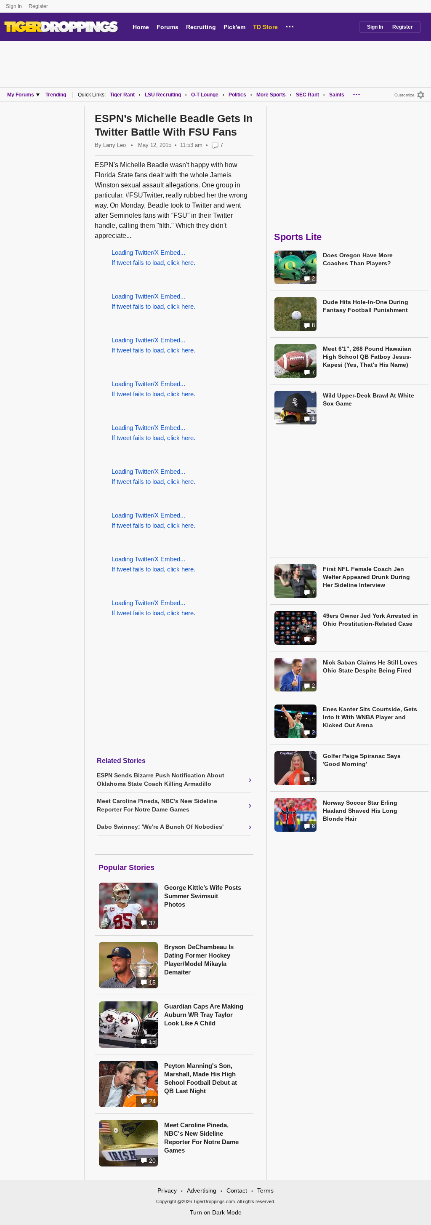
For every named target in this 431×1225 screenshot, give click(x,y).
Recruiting (201, 27)
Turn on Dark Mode (216, 1212)
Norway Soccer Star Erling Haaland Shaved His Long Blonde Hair (360, 810)
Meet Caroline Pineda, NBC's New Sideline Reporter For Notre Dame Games (201, 1137)
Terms (265, 1190)
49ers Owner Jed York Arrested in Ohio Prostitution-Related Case (370, 619)
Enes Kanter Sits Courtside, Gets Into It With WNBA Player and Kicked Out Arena (370, 717)
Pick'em (234, 27)
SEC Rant (307, 95)
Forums (167, 27)
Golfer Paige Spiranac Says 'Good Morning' (362, 760)
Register (39, 6)
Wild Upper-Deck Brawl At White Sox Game (368, 399)
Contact (236, 1190)
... (289, 25)
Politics (237, 95)
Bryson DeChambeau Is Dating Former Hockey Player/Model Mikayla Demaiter (199, 959)
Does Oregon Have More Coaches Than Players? (358, 259)
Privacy (167, 1190)
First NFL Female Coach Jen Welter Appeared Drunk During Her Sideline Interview (366, 577)
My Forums (20, 95)
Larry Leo (114, 145)
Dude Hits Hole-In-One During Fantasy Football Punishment (365, 306)
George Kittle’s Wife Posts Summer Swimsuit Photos (202, 896)
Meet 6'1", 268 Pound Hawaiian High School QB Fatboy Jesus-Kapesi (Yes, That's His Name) (367, 356)
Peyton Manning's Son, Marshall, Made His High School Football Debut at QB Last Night (200, 1078)
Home (141, 27)
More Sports (271, 95)
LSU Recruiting (163, 95)
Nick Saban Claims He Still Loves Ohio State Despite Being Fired (370, 666)
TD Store (265, 27)
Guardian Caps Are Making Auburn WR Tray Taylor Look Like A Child (203, 1015)
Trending (55, 95)
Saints (336, 95)
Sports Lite (298, 237)
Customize (404, 95)
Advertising (201, 1190)
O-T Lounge (204, 95)
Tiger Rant (122, 95)
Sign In (14, 6)
